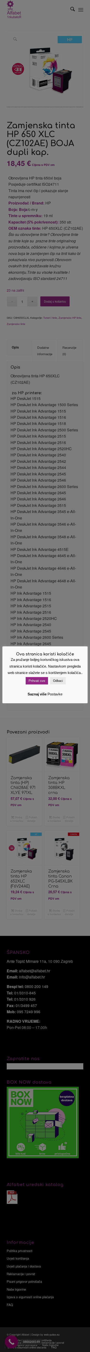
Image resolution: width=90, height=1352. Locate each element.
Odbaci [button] (58, 681)
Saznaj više (37, 694)
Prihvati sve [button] (37, 681)
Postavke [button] (55, 694)
